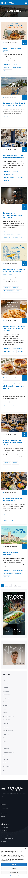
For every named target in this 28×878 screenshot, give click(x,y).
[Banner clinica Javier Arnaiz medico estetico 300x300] (14, 654)
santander (6, 67)
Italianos (19, 290)
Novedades (6, 727)
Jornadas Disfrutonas (8, 716)
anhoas (6, 402)
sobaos (13, 408)
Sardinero (5, 763)
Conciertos (6, 691)
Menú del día (6, 720)
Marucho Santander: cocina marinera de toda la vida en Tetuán (12, 442)
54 (15, 585)
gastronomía (7, 64)
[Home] (12, 789)
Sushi (4, 770)
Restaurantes (6, 755)
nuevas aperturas (8, 573)
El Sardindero (7, 117)
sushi (22, 237)
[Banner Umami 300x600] (14, 613)
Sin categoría (6, 766)
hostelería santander (16, 120)
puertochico (7, 351)
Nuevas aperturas (8, 730)
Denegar (14, 868)
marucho (15, 462)
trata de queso (7, 70)
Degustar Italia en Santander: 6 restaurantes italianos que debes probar (14, 272)
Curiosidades (6, 694)
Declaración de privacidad (18, 875)
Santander (6, 759)
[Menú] (26, 3)
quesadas (15, 405)
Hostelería (5, 705)
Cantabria (5, 687)
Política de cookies (8, 875)
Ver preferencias (14, 872)
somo (5, 520)
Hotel (4, 709)
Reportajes (6, 748)
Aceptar (14, 864)
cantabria (13, 402)
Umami (11, 520)
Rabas (5, 741)
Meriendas (6, 723)
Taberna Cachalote (16, 67)
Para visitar (6, 734)
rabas (14, 351)
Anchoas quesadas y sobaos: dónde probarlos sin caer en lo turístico (13, 386)
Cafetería (5, 684)
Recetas (5, 745)
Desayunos (6, 698)
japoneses (19, 234)
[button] (26, 848)
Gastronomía (6, 702)
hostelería (6, 120)
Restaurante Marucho (9, 177)
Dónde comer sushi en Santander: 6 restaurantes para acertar (12, 215)
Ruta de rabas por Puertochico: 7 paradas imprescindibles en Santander (14, 328)
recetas (15, 64)
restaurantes (7, 123)
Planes (5, 737)
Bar (4, 680)
